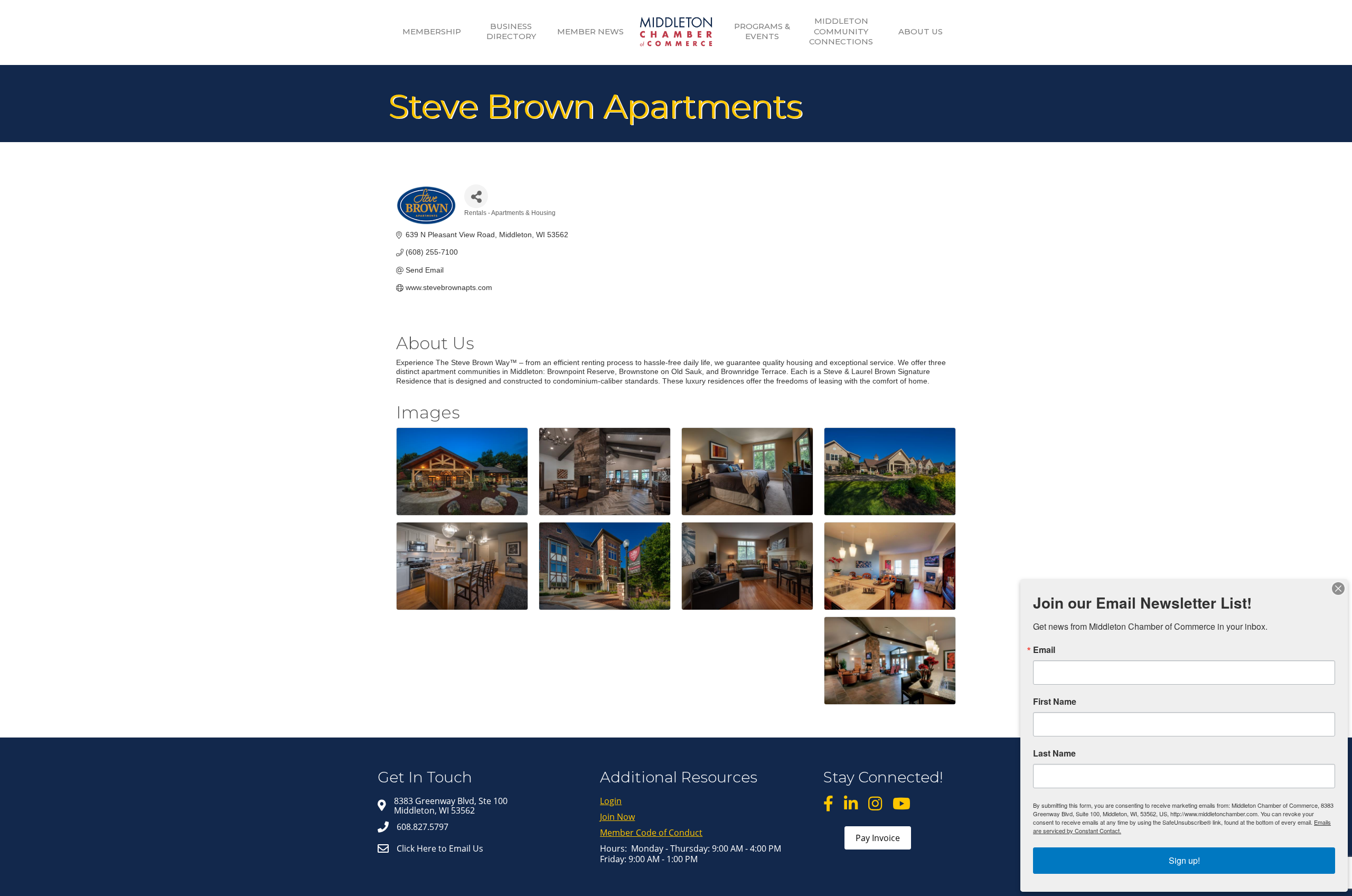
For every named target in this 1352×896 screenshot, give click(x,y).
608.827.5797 (422, 827)
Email (1044, 650)
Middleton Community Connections (841, 31)
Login (611, 801)
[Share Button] (476, 196)
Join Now (617, 817)
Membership (431, 31)
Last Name (1054, 753)
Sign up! (1184, 860)
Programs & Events (762, 31)
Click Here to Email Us (440, 848)
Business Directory (511, 31)
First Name (1054, 701)
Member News (590, 31)
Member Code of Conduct (651, 832)
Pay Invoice (878, 838)
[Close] (1338, 588)
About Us (920, 31)
